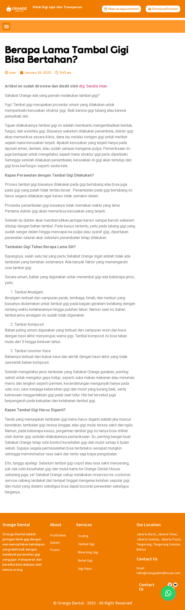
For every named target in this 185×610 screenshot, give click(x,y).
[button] (6, 26)
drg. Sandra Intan (93, 86)
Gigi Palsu (85, 568)
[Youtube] (175, 585)
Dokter (55, 542)
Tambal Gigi (86, 544)
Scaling (83, 536)
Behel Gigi (85, 560)
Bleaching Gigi (88, 552)
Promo (55, 550)
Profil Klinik (58, 535)
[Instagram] (170, 585)
